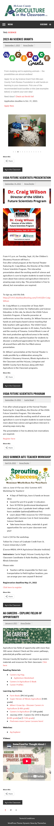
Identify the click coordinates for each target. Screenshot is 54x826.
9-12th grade (28, 718)
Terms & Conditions (27, 818)
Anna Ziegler (28, 45)
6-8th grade (13, 718)
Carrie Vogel (29, 400)
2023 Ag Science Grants (18, 39)
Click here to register (12, 587)
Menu (10, 24)
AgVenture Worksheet (24, 678)
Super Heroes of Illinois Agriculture (25, 698)
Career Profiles (16, 684)
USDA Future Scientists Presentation (27, 178)
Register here (9, 438)
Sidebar (43, 24)
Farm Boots (15, 695)
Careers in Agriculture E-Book (23, 681)
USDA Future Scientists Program (24, 394)
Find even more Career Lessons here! (26, 721)
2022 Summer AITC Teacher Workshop (27, 457)
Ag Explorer (15, 732)
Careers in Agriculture (20, 711)
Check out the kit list (24, 96)
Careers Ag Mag (17, 674)
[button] (7, 130)
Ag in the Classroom (12, 169)
